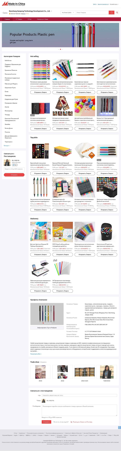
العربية (85, 435)
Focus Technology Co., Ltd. (59, 440)
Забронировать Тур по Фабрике (47, 328)
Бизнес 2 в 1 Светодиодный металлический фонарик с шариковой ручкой (105, 120)
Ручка (6, 91)
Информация (103, 433)
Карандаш (8, 95)
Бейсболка (8, 60)
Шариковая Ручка (10, 87)
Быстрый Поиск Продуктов (91, 433)
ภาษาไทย (103, 435)
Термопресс (8, 142)
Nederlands (92, 435)
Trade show (106, 381)
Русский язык (73, 435)
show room (84, 381)
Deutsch (53, 435)
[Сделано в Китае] (14, 4)
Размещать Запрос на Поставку (81, 422)
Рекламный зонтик (10, 74)
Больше (6, 145)
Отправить (46, 422)
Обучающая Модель (11, 84)
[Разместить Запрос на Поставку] (117, 12)
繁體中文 (28, 435)
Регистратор (8, 111)
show (40, 381)
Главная (7, 19)
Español (46, 435)
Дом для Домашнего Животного (11, 137)
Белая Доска (9, 128)
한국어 (80, 435)
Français (40, 435)
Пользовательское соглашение (35, 433)
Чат (16, 165)
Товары (19, 19)
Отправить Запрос (40, 92)
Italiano (66, 435)
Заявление (22, 433)
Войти (95, 4)
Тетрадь (7, 115)
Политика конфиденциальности (54, 433)
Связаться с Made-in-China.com (73, 433)
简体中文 (22, 435)
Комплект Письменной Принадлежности (12, 119)
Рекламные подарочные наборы (12, 79)
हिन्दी (98, 435)
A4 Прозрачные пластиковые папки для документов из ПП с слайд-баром (61, 282)
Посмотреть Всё (35, 354)
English (16, 435)
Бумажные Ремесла (11, 70)
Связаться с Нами (42, 19)
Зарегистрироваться (103, 4)
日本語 (34, 435)
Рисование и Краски (11, 103)
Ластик (7, 107)
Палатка (7, 132)
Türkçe (109, 435)
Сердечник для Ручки (11, 99)
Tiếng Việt (116, 435)
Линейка (7, 124)
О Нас (29, 19)
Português (59, 435)
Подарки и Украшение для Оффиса (13, 65)
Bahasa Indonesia (61, 437)
